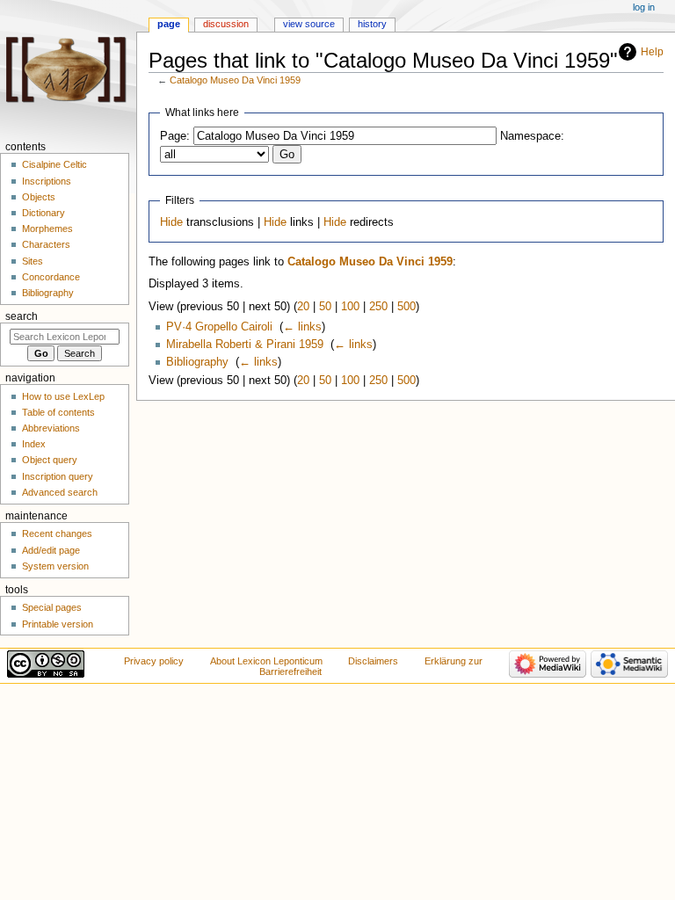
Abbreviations (51, 428)
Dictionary (43, 212)
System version (55, 566)
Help (652, 52)
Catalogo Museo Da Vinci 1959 (235, 80)
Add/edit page (51, 550)
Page (168, 23)
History (372, 23)
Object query (49, 459)
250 (378, 307)
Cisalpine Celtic (54, 164)
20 (303, 307)
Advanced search (60, 492)
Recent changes (57, 533)
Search (21, 316)
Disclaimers (373, 661)
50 (325, 307)
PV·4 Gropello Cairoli (219, 327)
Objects (38, 197)
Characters (46, 244)
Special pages (52, 607)
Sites (32, 261)
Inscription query (57, 476)
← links (302, 327)
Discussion (226, 23)
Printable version (57, 624)
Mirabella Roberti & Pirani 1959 (244, 344)
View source (309, 23)
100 (350, 307)
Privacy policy (154, 661)
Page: (175, 136)
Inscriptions (46, 181)
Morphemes (47, 228)
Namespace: (532, 136)
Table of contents (58, 412)
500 (406, 307)
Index (34, 444)
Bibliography (197, 362)
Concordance (51, 277)
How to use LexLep (63, 396)
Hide (171, 222)
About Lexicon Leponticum (266, 661)
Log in (644, 7)
